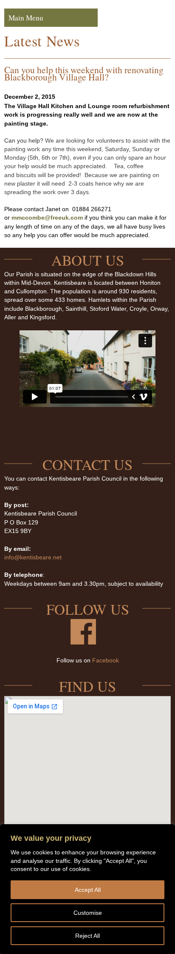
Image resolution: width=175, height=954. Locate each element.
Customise (87, 912)
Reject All (87, 935)
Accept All (88, 889)
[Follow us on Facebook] (83, 642)
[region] (87, 889)
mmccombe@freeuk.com (47, 217)
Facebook (105, 660)
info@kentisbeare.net (33, 557)
